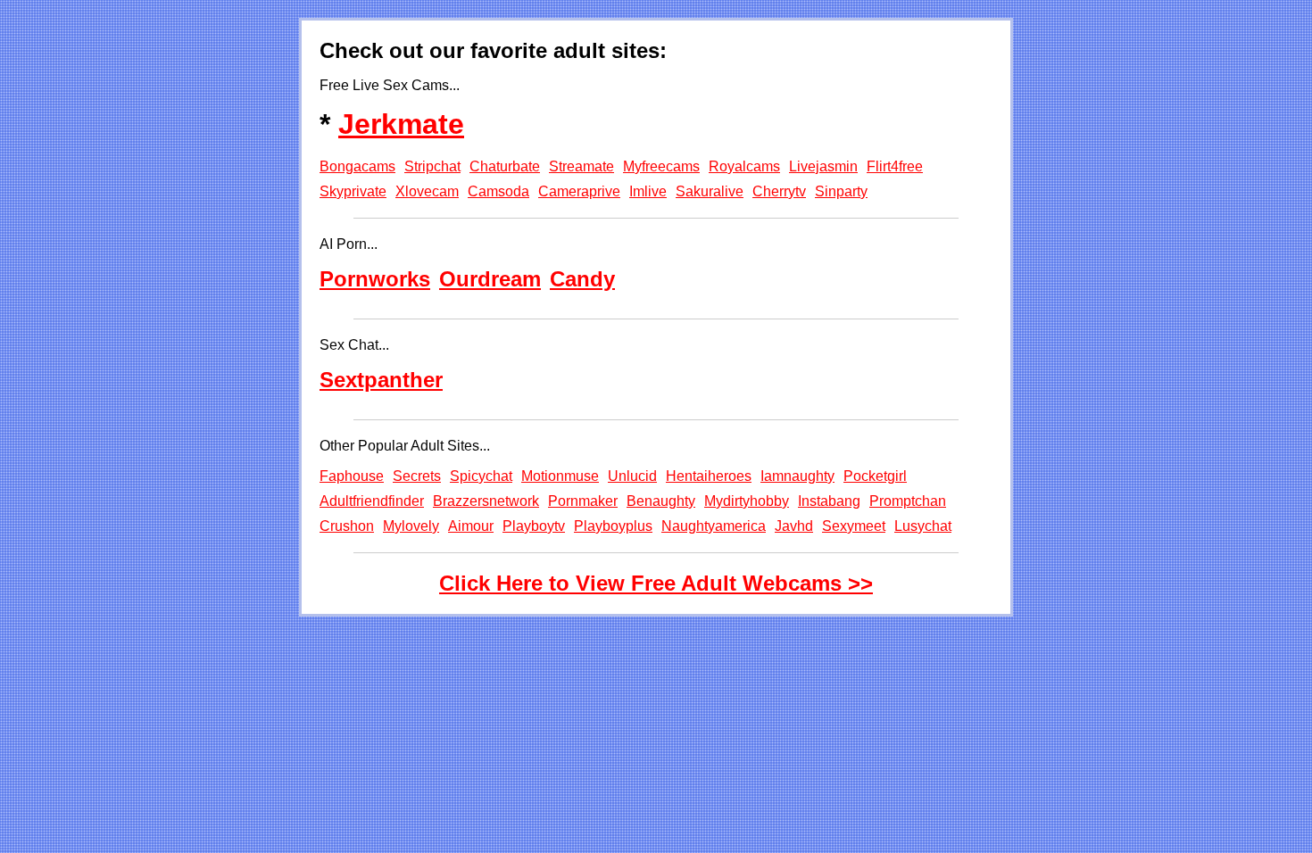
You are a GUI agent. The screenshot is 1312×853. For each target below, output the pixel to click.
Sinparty (841, 191)
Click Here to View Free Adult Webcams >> (656, 583)
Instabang (829, 501)
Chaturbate (504, 166)
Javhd (794, 526)
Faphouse (352, 476)
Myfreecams (661, 166)
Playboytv (533, 526)
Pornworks (375, 279)
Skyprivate (353, 191)
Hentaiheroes (708, 476)
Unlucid (632, 476)
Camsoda (498, 191)
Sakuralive (709, 191)
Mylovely (411, 526)
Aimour (471, 526)
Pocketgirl (875, 476)
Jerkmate (401, 124)
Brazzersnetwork (486, 501)
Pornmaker (583, 501)
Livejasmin (823, 166)
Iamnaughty (797, 476)
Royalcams (744, 166)
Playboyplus (613, 526)
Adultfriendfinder (372, 501)
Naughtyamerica (713, 526)
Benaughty (661, 501)
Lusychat (922, 526)
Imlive (648, 191)
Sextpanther (381, 380)
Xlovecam (427, 191)
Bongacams (357, 166)
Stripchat (432, 166)
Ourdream (490, 279)
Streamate (581, 166)
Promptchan (907, 501)
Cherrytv (779, 191)
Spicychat (481, 476)
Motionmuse (560, 476)
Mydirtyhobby (746, 501)
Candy (582, 279)
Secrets (417, 476)
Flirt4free (895, 166)
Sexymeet (853, 526)
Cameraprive (579, 191)
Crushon (347, 526)
